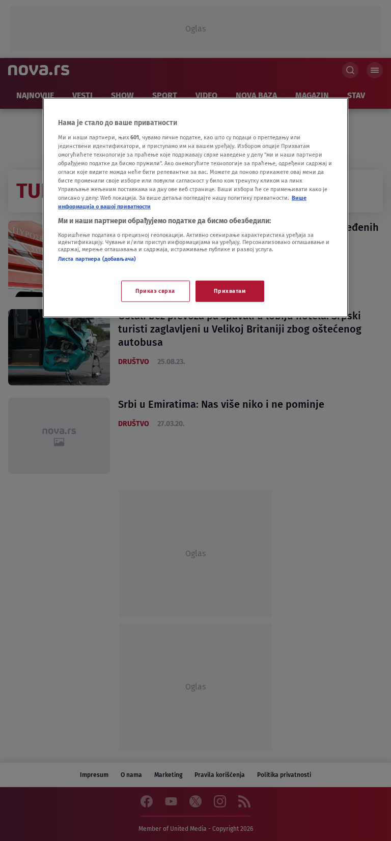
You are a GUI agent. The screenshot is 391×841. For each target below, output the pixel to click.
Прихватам (229, 290)
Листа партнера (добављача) (97, 258)
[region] (195, 208)
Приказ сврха (155, 290)
